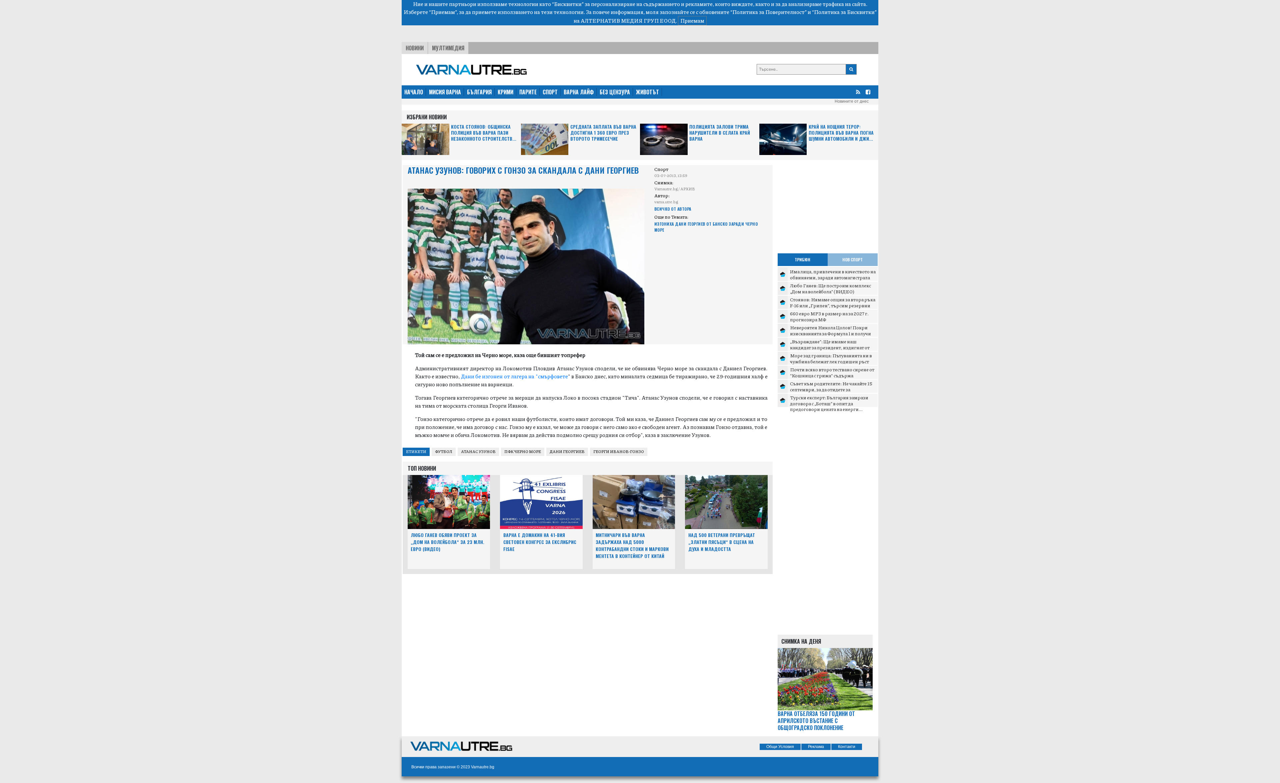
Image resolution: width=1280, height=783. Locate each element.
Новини (415, 48)
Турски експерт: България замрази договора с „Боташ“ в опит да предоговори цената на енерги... (829, 403)
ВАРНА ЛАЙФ (579, 92)
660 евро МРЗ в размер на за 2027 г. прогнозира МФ (829, 316)
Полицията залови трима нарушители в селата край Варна (719, 133)
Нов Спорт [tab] (852, 259)
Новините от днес (852, 101)
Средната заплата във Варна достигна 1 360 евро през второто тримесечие (603, 133)
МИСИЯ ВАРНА (445, 92)
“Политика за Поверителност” (768, 12)
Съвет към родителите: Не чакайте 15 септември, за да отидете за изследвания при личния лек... (831, 389)
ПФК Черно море (522, 451)
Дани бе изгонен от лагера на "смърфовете (514, 376)
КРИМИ (505, 92)
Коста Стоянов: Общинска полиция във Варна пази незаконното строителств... (483, 133)
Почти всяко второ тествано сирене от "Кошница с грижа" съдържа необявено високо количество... (832, 375)
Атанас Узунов (478, 451)
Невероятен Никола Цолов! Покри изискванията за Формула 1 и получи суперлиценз (830, 333)
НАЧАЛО (413, 92)
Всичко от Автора (672, 209)
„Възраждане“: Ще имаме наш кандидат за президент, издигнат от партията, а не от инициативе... (830, 347)
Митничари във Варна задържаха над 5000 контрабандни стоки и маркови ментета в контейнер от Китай (632, 545)
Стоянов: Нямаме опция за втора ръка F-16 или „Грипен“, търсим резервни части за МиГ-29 (832, 305)
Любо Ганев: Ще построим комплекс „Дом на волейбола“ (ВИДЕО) (830, 288)
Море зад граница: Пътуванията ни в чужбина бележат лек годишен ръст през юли (831, 361)
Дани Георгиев (567, 451)
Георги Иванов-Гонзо (618, 451)
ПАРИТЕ (528, 92)
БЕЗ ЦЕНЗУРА (615, 92)
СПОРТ (550, 92)
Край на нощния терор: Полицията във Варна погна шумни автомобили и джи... (841, 133)
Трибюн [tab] (802, 259)
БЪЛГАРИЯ (479, 92)
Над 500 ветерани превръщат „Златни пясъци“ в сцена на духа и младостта (721, 541)
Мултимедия (448, 48)
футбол (443, 451)
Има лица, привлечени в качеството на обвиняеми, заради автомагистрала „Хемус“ (833, 277)
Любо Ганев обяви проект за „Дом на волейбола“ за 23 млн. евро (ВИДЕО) (447, 541)
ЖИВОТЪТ (647, 92)
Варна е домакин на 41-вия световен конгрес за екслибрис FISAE (539, 541)
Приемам (692, 20)
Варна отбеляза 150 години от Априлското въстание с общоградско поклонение (816, 720)
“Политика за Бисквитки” (844, 12)
